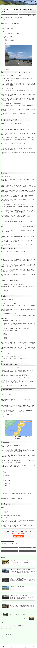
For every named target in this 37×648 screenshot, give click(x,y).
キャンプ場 (3, 543)
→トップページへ (4, 639)
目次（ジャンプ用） (9, 69)
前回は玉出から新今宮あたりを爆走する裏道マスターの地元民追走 (22, 454)
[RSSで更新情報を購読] (27, 551)
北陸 (13, 543)
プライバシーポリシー (5, 636)
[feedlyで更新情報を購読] (9, 551)
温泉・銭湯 (17, 543)
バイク (7, 543)
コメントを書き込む (18, 625)
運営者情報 (3, 632)
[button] (34, 325)
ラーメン (10, 543)
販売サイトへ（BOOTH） (18, 536)
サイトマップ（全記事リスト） (6, 634)
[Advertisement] (18, 165)
